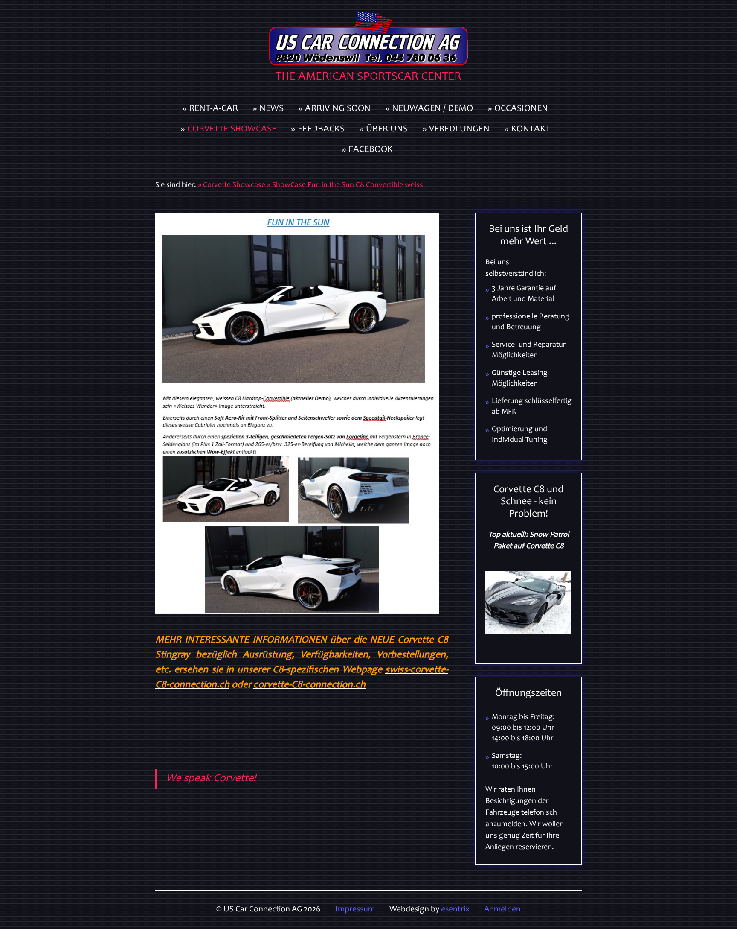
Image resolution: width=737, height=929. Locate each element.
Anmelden (502, 910)
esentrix (455, 910)
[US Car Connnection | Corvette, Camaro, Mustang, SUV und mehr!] (368, 49)
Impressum (355, 910)
